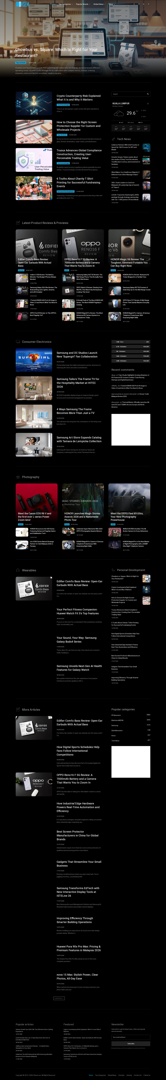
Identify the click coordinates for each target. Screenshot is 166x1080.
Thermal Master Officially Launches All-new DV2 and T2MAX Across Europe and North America (130, 404)
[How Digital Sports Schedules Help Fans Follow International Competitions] (146, 636)
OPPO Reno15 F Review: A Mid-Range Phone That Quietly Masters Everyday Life (136, 302)
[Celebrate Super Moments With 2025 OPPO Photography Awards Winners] (68, 532)
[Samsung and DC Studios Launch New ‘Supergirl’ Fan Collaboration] (34, 360)
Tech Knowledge (63, 105)
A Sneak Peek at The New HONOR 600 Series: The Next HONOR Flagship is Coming (89, 302)
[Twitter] (144, 4)
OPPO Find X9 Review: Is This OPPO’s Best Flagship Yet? (43, 314)
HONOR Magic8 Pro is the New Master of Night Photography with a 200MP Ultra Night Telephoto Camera (136, 543)
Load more (58, 998)
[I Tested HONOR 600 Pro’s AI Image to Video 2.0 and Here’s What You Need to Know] (22, 303)
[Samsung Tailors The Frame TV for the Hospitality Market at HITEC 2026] (34, 388)
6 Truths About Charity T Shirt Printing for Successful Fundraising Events (78, 182)
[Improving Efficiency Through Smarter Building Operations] (146, 680)
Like (147, 342)
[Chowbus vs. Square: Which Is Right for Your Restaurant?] (83, 42)
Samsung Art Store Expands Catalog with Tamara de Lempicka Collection (79, 439)
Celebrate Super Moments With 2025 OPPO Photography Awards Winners (89, 530)
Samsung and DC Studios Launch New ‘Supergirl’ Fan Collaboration (77, 355)
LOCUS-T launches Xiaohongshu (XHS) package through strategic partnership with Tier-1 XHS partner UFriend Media (125, 197)
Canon (21, 524)
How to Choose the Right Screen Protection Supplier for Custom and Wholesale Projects (79, 126)
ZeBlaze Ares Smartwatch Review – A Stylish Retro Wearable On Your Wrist (32, 1047)
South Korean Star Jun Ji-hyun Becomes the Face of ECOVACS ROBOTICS (33, 1039)
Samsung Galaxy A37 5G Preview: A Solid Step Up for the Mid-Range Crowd (136, 288)
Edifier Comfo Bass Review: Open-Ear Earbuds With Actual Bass (34, 263)
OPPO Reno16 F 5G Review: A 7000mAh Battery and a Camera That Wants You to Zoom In (82, 263)
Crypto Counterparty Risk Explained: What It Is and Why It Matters (79, 98)
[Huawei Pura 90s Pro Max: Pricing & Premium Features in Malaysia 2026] (34, 954)
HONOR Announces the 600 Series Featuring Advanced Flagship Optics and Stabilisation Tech (43, 531)
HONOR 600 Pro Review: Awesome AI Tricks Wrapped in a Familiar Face (136, 276)
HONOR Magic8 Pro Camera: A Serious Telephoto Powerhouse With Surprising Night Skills (136, 315)
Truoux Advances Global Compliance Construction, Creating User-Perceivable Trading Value (79, 154)
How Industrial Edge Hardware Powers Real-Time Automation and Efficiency (124, 646)
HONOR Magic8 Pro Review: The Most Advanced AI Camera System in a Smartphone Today (89, 315)
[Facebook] (134, 4)
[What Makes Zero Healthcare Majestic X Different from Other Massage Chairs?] (146, 174)
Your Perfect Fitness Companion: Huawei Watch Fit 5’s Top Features (78, 611)
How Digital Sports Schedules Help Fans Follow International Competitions (125, 635)
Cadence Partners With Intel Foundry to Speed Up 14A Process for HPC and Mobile (125, 147)
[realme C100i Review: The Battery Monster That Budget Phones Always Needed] (22, 278)
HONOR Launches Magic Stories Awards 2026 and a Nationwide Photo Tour (82, 517)
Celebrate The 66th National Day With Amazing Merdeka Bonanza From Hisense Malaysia (34, 1055)
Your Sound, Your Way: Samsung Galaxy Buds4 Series (77, 640)
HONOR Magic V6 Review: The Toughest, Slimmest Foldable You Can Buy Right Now (129, 263)
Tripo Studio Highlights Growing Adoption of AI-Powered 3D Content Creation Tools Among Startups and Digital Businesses (130, 377)
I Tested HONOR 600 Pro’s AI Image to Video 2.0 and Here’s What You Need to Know (43, 302)
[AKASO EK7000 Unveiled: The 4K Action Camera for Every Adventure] (114, 532)
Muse (113, 375)
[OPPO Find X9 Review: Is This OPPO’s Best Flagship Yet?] (22, 316)
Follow (146, 346)
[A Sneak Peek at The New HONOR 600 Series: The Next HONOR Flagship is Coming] (68, 303)
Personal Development (65, 191)
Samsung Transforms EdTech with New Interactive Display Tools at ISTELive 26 (78, 892)
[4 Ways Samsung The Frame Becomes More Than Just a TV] (34, 416)
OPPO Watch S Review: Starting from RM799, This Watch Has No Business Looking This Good (89, 289)
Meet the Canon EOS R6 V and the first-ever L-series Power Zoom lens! (34, 517)
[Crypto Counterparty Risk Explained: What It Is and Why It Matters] (34, 103)
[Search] (147, 94)
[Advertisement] (130, 430)
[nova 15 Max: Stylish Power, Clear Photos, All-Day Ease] (34, 982)
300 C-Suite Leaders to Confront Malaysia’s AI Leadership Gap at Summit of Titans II (125, 185)
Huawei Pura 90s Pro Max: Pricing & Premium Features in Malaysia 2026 (79, 948)
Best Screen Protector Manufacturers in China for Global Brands (125, 657)
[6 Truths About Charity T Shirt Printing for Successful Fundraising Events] (34, 188)
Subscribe (131, 1044)
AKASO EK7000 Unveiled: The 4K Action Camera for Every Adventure (135, 530)
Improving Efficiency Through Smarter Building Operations (124, 678)
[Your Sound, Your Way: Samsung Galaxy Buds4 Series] (34, 645)
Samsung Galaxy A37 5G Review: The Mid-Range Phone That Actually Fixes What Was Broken (89, 277)
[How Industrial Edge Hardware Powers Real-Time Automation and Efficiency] (146, 647)
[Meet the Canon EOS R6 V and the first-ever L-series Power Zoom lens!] (37, 504)
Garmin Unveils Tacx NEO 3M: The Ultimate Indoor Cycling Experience (34, 1030)
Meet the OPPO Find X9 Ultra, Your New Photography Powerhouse (127, 517)
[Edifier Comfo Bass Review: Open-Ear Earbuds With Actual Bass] (37, 250)
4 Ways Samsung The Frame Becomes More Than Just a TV (75, 411)
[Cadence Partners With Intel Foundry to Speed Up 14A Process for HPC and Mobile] (146, 148)
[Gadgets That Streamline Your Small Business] (146, 669)
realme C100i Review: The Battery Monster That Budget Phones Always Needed (43, 277)
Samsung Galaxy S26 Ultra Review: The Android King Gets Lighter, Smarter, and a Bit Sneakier (43, 289)
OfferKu (114, 386)
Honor (113, 270)
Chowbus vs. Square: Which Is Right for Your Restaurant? (56, 53)
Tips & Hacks (21, 63)
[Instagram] (139, 4)
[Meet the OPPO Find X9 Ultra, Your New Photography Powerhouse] (129, 504)
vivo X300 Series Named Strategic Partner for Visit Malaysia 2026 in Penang (42, 543)
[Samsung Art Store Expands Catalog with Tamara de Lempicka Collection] (34, 445)
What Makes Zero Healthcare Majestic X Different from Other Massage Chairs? (125, 173)
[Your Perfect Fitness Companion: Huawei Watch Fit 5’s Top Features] (34, 617)
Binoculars (115, 402)
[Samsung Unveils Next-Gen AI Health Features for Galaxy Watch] (34, 673)
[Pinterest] (148, 4)
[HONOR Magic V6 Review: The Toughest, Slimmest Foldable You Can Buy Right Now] (129, 250)
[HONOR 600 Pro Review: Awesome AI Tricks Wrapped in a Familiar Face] (114, 278)
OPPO (67, 270)
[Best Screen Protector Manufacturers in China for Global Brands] (146, 658)
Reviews (21, 270)
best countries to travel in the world (123, 394)
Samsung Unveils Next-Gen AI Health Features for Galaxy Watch (79, 668)
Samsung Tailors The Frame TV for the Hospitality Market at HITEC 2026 (78, 383)
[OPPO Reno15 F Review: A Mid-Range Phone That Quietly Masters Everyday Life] (114, 303)
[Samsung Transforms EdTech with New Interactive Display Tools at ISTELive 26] (34, 897)
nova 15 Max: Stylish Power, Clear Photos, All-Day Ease (77, 977)
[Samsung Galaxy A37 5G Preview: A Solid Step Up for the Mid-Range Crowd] (114, 290)
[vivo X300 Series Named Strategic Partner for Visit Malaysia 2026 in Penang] (22, 545)
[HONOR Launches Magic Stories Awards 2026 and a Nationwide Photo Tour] (83, 504)
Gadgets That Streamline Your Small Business (79, 864)
